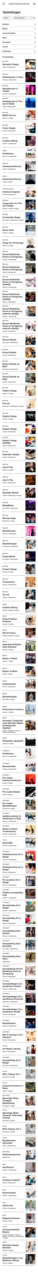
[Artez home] (19, 4)
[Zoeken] (3, 3)
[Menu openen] (34, 3)
